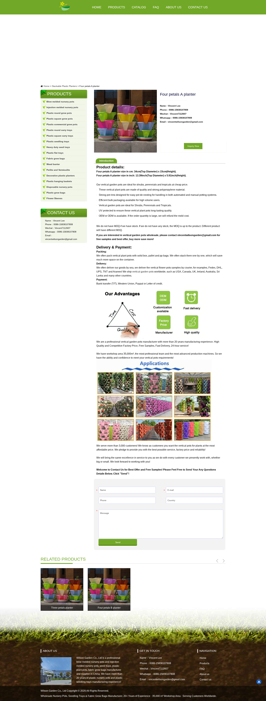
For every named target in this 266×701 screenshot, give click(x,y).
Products (116, 7)
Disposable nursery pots (59, 187)
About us (173, 7)
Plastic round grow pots (59, 113)
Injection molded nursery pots (62, 107)
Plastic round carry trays (59, 130)
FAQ (156, 7)
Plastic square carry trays (59, 136)
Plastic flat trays (54, 153)
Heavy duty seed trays (58, 147)
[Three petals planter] (62, 589)
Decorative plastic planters (60, 175)
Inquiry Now (193, 146)
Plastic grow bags (55, 192)
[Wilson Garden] (64, 7)
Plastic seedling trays (57, 141)
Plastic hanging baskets (59, 181)
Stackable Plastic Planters (64, 86)
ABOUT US (50, 650)
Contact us (198, 7)
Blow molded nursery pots (60, 101)
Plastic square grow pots (59, 118)
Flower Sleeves (54, 198)
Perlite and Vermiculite (58, 170)
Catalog (139, 7)
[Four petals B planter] (109, 589)
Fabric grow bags (55, 158)
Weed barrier (53, 164)
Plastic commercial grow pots (61, 124)
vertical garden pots (143, 271)
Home (96, 7)
